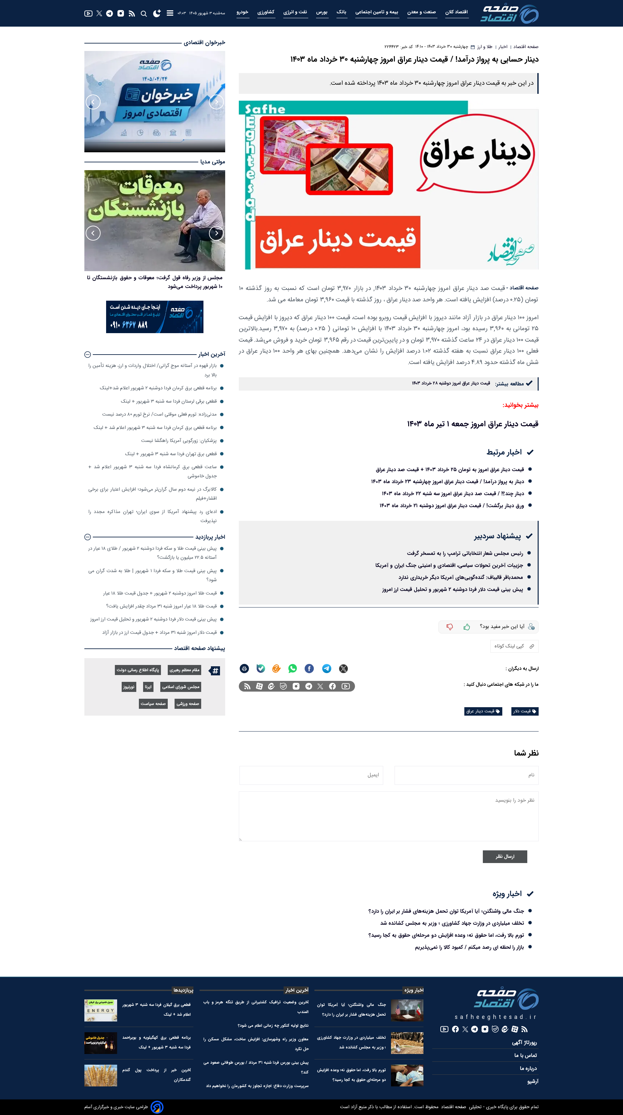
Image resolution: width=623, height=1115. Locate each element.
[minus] (450, 627)
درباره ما (529, 1068)
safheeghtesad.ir (497, 1017)
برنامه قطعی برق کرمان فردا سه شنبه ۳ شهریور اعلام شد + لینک (155, 427)
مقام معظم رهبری (184, 670)
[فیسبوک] (332, 686)
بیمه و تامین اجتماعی (377, 12)
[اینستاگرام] (121, 13)
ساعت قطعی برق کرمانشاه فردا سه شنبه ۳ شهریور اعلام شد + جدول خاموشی (152, 471)
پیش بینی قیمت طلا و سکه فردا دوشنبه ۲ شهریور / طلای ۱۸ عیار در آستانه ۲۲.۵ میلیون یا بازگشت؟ (152, 553)
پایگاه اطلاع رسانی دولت (138, 670)
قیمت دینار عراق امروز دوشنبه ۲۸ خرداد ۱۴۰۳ (451, 383)
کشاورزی (266, 12)
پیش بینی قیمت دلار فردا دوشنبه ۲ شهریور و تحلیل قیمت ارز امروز (452, 589)
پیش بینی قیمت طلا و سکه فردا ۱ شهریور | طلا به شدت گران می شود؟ (152, 575)
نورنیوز (129, 687)
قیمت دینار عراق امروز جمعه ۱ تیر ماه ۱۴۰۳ (473, 424)
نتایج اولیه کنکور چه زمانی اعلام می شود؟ (273, 1025)
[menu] (170, 13)
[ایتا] (276, 668)
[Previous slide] (216, 101)
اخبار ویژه (413, 990)
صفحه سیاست (153, 704)
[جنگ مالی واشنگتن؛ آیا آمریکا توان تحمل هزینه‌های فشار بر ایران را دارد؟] (407, 1010)
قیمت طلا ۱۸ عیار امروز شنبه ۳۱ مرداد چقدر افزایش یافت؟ (161, 606)
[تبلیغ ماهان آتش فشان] (154, 332)
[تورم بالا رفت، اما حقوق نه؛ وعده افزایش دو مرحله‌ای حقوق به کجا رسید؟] (407, 1075)
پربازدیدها (183, 990)
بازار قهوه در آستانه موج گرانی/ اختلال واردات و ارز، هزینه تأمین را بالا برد (152, 370)
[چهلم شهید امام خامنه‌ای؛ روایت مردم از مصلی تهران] (154, 220)
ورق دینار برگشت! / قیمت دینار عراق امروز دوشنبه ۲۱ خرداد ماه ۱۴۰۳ (452, 506)
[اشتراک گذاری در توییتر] (343, 668)
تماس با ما (526, 1055)
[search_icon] (143, 13)
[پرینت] (244, 668)
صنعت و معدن (422, 12)
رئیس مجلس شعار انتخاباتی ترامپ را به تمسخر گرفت (465, 553)
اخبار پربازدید (210, 537)
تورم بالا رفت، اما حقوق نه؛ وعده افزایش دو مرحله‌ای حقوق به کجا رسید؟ (446, 935)
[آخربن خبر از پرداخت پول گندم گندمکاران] (100, 1075)
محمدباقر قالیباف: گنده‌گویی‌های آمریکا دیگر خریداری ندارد (460, 577)
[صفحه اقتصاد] (509, 13)
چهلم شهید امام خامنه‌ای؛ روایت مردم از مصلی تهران (167, 278)
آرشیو (533, 1081)
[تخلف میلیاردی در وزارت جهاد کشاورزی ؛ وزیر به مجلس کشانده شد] (407, 1043)
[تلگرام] (109, 13)
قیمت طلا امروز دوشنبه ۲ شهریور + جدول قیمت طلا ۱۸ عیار (160, 593)
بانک (342, 12)
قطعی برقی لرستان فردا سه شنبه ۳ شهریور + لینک (169, 401)
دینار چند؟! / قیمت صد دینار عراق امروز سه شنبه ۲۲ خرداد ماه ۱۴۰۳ (453, 494)
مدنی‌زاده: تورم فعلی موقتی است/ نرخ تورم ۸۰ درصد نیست (159, 414)
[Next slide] (93, 101)
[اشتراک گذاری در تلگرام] (327, 668)
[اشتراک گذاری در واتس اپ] (292, 668)
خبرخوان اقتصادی (204, 42)
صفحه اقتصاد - (522, 288)
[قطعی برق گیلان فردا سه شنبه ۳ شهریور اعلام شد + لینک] (100, 1010)
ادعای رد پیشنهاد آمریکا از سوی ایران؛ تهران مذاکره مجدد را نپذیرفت (152, 516)
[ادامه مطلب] (87, 354)
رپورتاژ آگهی (525, 1042)
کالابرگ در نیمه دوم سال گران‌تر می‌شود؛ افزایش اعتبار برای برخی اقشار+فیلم (152, 494)
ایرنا (148, 687)
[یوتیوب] (88, 13)
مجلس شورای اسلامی (180, 687)
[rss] (131, 13)
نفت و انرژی (295, 12)
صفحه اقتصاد (453, 1107)
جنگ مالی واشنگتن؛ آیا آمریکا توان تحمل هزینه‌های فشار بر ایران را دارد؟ (446, 911)
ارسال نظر (505, 856)
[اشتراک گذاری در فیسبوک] (309, 668)
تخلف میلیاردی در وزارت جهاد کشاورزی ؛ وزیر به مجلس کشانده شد (452, 923)
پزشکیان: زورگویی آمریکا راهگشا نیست (179, 441)
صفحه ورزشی (188, 704)
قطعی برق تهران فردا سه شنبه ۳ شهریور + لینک (171, 454)
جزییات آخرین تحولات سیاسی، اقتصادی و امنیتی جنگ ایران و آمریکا (449, 565)
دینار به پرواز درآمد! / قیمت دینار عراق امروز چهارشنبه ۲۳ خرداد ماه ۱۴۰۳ (447, 482)
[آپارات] (259, 686)
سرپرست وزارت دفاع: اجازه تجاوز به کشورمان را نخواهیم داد (257, 1086)
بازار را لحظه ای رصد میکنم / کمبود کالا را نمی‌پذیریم (469, 947)
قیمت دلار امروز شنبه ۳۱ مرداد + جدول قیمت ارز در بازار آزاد (159, 633)
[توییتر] (99, 13)
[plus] (467, 627)
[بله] (261, 668)
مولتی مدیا (212, 162)
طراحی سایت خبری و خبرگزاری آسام (116, 1107)
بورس (322, 12)
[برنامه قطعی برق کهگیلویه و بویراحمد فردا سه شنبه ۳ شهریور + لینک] (100, 1043)
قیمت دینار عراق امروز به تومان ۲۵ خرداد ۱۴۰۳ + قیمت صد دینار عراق (450, 470)
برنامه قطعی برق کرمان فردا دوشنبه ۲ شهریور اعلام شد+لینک (158, 388)
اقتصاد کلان (457, 12)
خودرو (243, 12)
